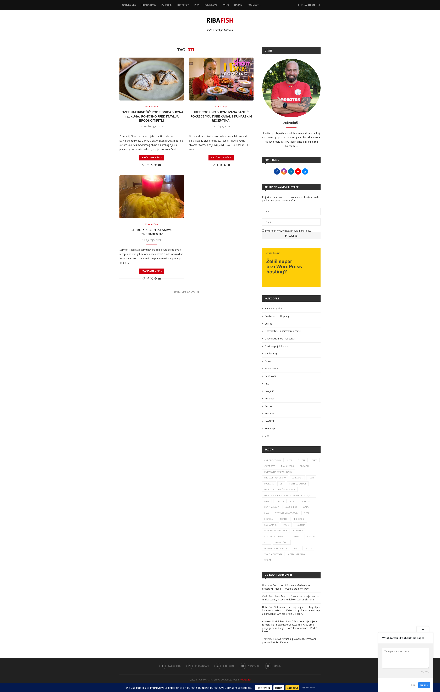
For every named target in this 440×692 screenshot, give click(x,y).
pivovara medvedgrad (286, 513)
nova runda (291, 507)
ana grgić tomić (272, 460)
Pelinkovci (211, 5)
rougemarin (270, 524)
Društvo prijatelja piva (277, 346)
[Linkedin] (306, 5)
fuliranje (269, 483)
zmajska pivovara (273, 554)
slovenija (300, 524)
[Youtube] (309, 5)
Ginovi (268, 361)
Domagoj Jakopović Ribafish (278, 472)
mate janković (271, 507)
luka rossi (305, 501)
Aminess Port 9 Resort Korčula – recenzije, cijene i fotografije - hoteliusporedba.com (290, 623)
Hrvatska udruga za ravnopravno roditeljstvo (289, 495)
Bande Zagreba (273, 308)
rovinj (286, 524)
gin (281, 483)
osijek (306, 507)
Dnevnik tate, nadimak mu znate (283, 331)
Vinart (297, 536)
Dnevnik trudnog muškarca (280, 338)
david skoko (287, 466)
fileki (311, 477)
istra (267, 501)
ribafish (284, 519)
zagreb (308, 548)
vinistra (311, 536)
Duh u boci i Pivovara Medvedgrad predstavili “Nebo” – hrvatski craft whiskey (286, 587)
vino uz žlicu (281, 542)
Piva (196, 5)
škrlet (267, 560)
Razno (238, 5)
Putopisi (166, 5)
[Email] (313, 5)
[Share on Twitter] (151, 164)
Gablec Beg (129, 5)
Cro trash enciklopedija (277, 316)
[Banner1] (291, 267)
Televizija (270, 428)
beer (289, 460)
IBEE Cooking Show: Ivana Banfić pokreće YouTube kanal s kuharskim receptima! (221, 116)
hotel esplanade (297, 483)
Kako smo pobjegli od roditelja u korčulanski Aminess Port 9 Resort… (291, 612)
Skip (413, 685)
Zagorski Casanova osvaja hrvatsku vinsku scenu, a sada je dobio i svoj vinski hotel (291, 598)
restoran (269, 519)
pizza (306, 513)
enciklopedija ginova (275, 477)
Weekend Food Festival (276, 548)
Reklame (269, 413)
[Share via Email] (159, 164)
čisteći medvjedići (297, 554)
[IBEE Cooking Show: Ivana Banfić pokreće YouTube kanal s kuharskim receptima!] (221, 79)
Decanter (305, 466)
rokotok (299, 519)
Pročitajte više (150, 158)
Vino (226, 5)
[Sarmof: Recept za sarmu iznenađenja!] (151, 196)
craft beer (269, 466)
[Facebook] (298, 5)
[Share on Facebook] (148, 164)
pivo (266, 513)
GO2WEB (246, 679)
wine (296, 548)
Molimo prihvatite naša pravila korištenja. (287, 230)
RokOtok (183, 5)
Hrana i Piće (148, 5)
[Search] (319, 5)
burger (301, 460)
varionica (298, 530)
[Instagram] (302, 5)
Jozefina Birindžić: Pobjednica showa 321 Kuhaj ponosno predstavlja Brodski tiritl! (151, 116)
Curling (268, 323)
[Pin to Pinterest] (156, 164)
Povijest (253, 5)
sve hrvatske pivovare (275, 530)
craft (314, 460)
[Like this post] (143, 164)
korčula (280, 501)
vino (266, 542)
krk (292, 501)
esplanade (297, 477)
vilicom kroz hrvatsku (276, 536)
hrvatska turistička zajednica (279, 489)
